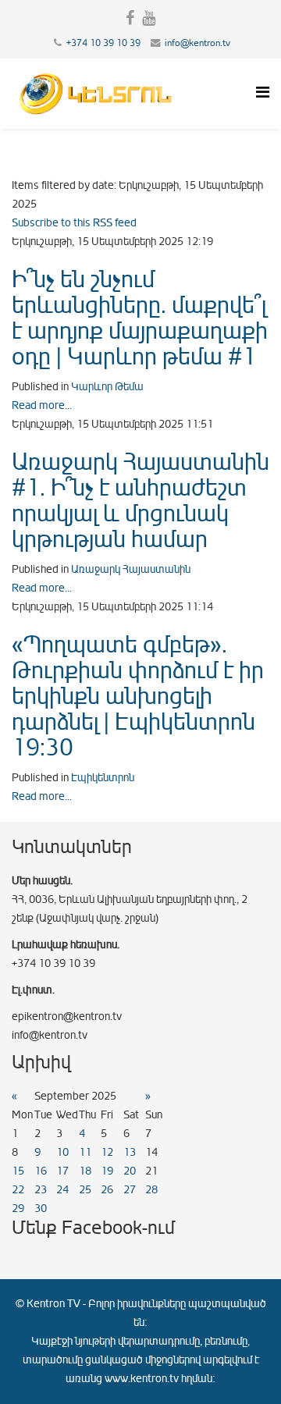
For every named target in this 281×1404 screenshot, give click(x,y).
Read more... (42, 405)
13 (129, 1152)
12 (107, 1152)
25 (85, 1189)
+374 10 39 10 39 (103, 43)
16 (40, 1171)
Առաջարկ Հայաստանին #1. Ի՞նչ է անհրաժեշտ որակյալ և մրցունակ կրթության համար (140, 500)
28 (151, 1189)
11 (85, 1152)
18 (85, 1171)
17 (62, 1171)
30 (40, 1208)
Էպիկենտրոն (102, 777)
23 (40, 1189)
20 (129, 1171)
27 (129, 1189)
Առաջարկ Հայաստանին (130, 569)
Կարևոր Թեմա (107, 386)
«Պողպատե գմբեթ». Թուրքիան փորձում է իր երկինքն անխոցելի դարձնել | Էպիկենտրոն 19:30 (138, 696)
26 (107, 1189)
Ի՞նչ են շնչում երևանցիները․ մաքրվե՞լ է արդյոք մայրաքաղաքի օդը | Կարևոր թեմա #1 (140, 318)
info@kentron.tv (197, 43)
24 (62, 1189)
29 (18, 1208)
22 (18, 1189)
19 (107, 1171)
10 (62, 1152)
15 (18, 1171)
